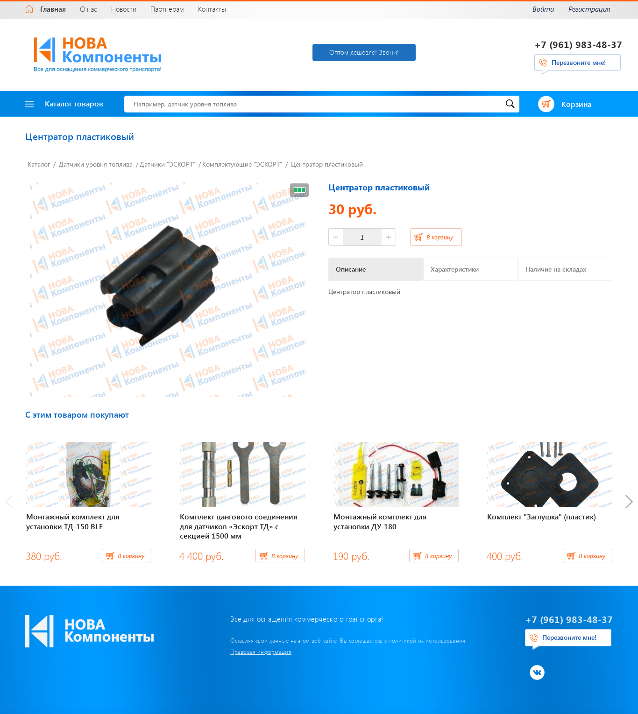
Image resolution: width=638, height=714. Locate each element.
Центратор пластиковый (327, 164)
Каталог (39, 164)
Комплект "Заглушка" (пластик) (541, 516)
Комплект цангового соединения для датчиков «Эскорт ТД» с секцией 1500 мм (239, 526)
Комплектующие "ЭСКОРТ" (242, 164)
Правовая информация (260, 651)
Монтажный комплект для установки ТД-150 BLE (73, 521)
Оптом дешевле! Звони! (364, 52)
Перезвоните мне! (579, 62)
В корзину (439, 237)
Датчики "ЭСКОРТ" (167, 164)
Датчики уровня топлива (96, 164)
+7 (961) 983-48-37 (578, 44)
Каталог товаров (74, 103)
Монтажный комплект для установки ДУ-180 (380, 521)
